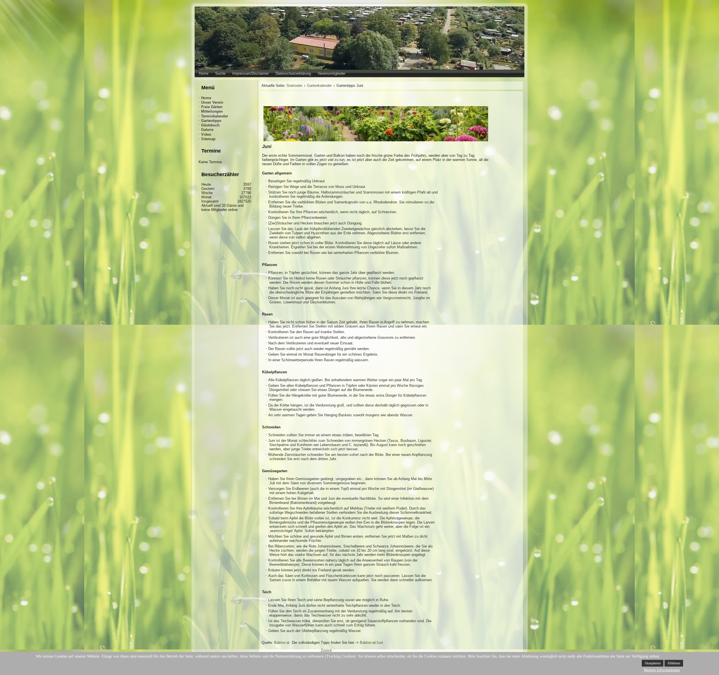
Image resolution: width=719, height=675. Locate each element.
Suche (220, 73)
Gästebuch (210, 125)
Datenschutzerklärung (293, 73)
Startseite (294, 85)
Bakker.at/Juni (371, 642)
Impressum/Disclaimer (250, 73)
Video (206, 134)
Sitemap (208, 139)
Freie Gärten (211, 107)
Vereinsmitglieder (331, 73)
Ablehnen (673, 663)
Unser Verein (212, 102)
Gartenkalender (319, 85)
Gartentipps (211, 121)
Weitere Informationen (662, 670)
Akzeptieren (653, 663)
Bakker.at (282, 642)
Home (203, 73)
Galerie (207, 130)
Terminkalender (214, 116)
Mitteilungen (212, 111)
